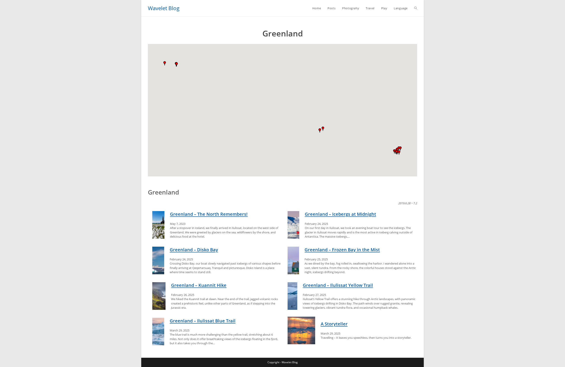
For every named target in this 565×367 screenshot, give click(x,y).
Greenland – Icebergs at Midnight (340, 214)
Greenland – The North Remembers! (209, 214)
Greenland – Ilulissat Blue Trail (202, 321)
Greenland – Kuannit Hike (198, 285)
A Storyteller (334, 324)
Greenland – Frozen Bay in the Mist (342, 250)
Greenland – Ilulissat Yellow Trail (338, 285)
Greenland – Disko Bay (194, 250)
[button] (164, 63)
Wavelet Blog (163, 8)
